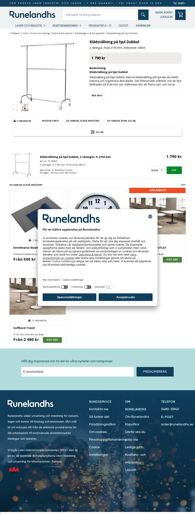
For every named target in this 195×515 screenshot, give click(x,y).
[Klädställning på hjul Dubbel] (48, 75)
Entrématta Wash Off (28, 247)
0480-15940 (170, 409)
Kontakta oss (98, 409)
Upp (183, 184)
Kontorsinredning (65, 25)
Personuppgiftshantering (108, 440)
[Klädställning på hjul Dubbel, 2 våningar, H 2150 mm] (23, 164)
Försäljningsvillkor (102, 424)
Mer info (97, 95)
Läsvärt (130, 470)
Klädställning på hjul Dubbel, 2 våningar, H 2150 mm (75, 157)
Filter (99, 132)
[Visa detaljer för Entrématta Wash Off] (38, 216)
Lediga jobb (134, 447)
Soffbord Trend (23, 328)
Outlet (123, 25)
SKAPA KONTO (163, 12)
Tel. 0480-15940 (179, 4)
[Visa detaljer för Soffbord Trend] (38, 296)
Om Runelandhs (137, 417)
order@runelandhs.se (177, 424)
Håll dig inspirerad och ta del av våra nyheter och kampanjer (67, 361)
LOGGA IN (166, 17)
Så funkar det (99, 417)
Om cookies (98, 432)
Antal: (154, 170)
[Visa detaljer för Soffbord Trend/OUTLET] (157, 216)
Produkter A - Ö (100, 25)
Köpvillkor (132, 424)
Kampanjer (143, 25)
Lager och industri (28, 25)
